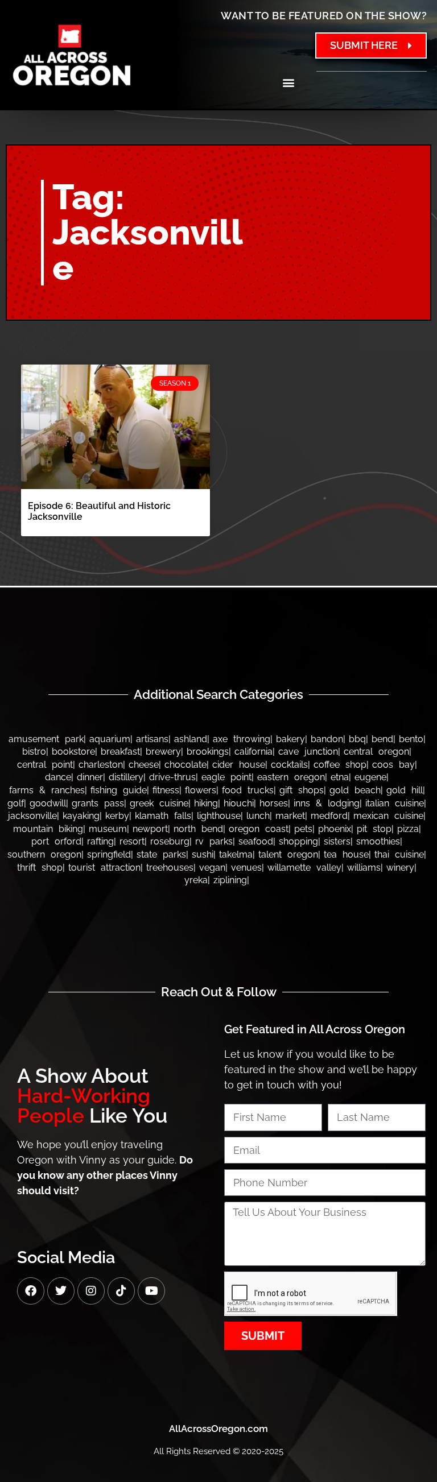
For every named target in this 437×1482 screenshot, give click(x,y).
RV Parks (214, 841)
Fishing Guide (118, 790)
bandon (327, 739)
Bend (382, 739)
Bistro (34, 751)
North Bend (198, 828)
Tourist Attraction (104, 867)
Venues (246, 867)
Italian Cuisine (394, 803)
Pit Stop (374, 828)
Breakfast (120, 751)
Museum (108, 828)
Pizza (408, 828)
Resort (132, 841)
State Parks (161, 854)
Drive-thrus (172, 777)
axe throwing (241, 739)
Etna (340, 777)
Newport (150, 828)
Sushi (202, 854)
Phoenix (334, 828)
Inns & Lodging (327, 803)
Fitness (165, 790)
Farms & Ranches (47, 790)
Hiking (206, 803)
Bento (411, 739)
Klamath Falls (163, 815)
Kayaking (81, 815)
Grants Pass (98, 803)
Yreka (196, 880)
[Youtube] (151, 1291)
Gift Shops (301, 790)
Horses (273, 803)
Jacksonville (32, 815)
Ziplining (230, 880)
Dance (58, 777)
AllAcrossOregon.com (218, 1428)
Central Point (45, 764)
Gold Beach (355, 790)
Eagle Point (226, 777)
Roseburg (169, 841)
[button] (288, 82)
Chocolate (185, 764)
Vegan (212, 867)
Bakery (290, 739)
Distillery (126, 777)
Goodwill (48, 803)
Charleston (101, 764)
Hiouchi (239, 803)
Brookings (208, 751)
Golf (15, 803)
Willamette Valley (304, 867)
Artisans (152, 739)
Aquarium (109, 739)
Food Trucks (248, 790)
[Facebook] (30, 1291)
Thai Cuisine (399, 854)
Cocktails (289, 764)
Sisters (337, 841)
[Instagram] (91, 1291)
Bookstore (73, 751)
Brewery (163, 751)
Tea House (346, 854)
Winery (400, 867)
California (253, 751)
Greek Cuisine (159, 803)
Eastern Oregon (291, 777)
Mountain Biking (48, 828)
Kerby (117, 815)
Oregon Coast (258, 828)
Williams (364, 867)
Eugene (370, 777)
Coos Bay (393, 764)
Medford (329, 815)
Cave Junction (308, 751)
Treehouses (169, 867)
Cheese (144, 764)
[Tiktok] (121, 1291)
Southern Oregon (44, 854)
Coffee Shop (340, 764)
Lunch (258, 815)
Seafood (255, 841)
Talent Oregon (288, 854)
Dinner (90, 777)
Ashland (190, 739)
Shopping (298, 841)
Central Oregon (376, 751)
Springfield (109, 854)
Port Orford (56, 841)
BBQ (357, 739)
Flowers (200, 790)
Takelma (236, 854)
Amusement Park (46, 739)
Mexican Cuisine (388, 815)
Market (290, 815)
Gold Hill (404, 790)
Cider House (238, 764)
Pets (303, 828)
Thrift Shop (40, 867)
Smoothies (378, 841)
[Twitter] (61, 1291)
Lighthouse (219, 815)
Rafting (100, 841)
